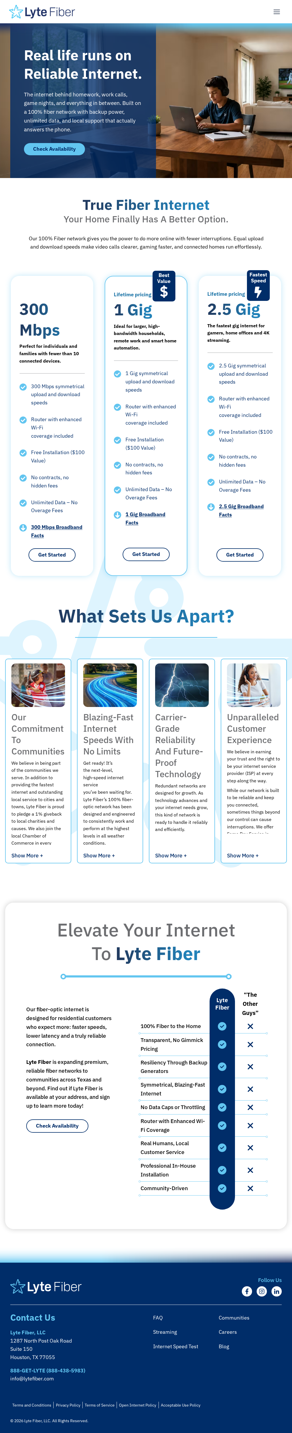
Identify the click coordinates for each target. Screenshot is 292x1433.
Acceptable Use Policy (180, 1405)
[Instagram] (262, 1291)
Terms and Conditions (31, 1405)
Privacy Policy (68, 1405)
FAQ (158, 1317)
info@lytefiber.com (32, 1378)
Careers (228, 1332)
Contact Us (32, 1317)
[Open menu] (276, 11)
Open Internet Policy (137, 1405)
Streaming (165, 1332)
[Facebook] (247, 1291)
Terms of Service (100, 1405)
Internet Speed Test (175, 1346)
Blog (224, 1346)
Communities (234, 1317)
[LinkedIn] (276, 1291)
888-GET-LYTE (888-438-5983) (47, 1370)
